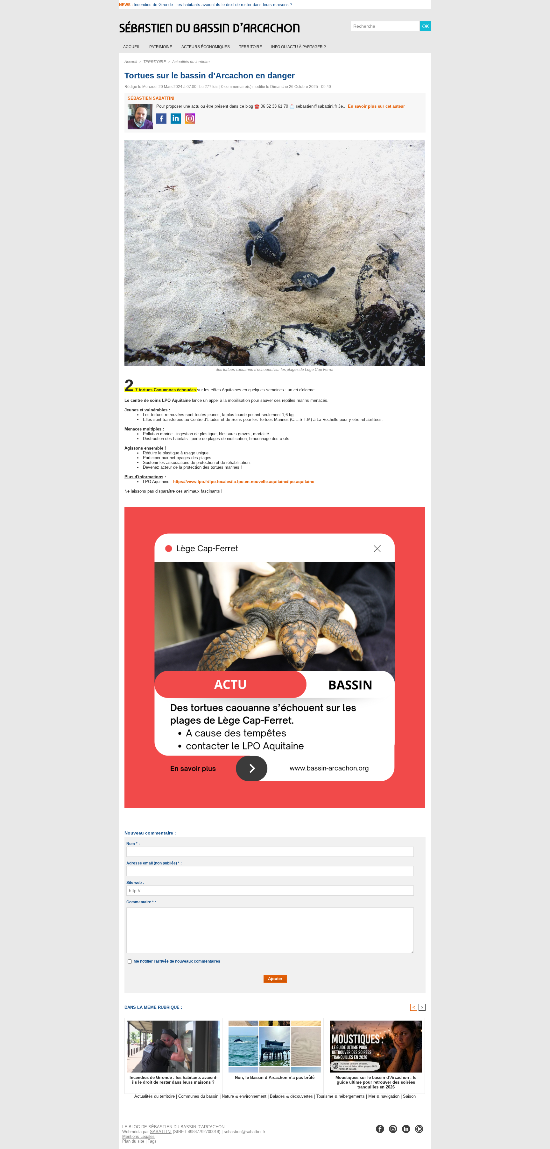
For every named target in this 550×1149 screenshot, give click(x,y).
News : (126, 5)
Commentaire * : (141, 902)
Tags (152, 1141)
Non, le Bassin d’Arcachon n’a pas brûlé (171, 4)
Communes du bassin (198, 1096)
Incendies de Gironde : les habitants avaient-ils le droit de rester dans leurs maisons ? (173, 1080)
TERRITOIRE (251, 47)
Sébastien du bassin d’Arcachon (209, 28)
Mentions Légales (138, 1136)
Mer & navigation (383, 1096)
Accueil (132, 47)
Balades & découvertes (291, 1096)
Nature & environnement (244, 1096)
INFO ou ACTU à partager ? (298, 47)
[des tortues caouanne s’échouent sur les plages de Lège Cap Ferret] (274, 142)
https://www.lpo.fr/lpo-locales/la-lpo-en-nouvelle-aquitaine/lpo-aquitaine (243, 481)
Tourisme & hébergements (340, 1096)
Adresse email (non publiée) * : (154, 863)
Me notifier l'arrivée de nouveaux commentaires (177, 961)
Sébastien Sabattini (151, 98)
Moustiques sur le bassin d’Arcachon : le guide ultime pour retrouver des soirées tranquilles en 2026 (375, 1082)
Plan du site (133, 1141)
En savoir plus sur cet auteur (376, 106)
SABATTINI (161, 1131)
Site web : (135, 882)
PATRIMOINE (161, 47)
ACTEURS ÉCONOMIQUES (206, 47)
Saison (409, 1096)
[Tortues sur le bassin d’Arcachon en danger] (274, 509)
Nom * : (133, 844)
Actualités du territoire (191, 62)
